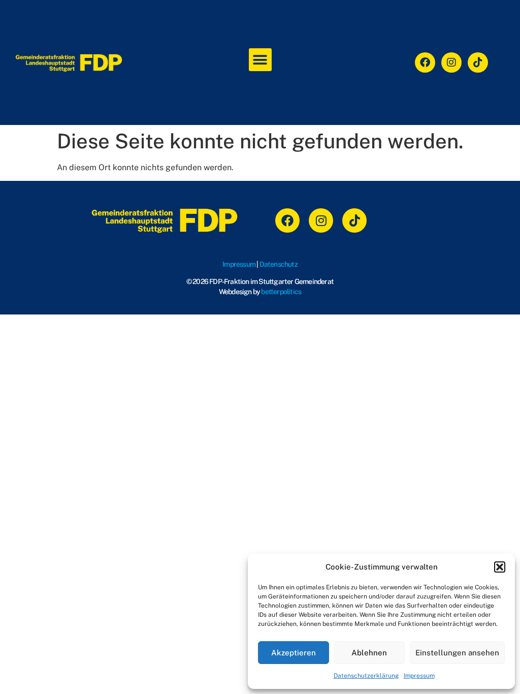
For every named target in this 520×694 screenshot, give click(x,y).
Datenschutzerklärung (366, 675)
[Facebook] (425, 62)
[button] (500, 567)
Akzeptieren (293, 652)
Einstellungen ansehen (457, 652)
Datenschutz (278, 264)
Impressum (419, 675)
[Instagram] (451, 62)
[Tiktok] (478, 62)
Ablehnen (369, 652)
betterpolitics (281, 292)
